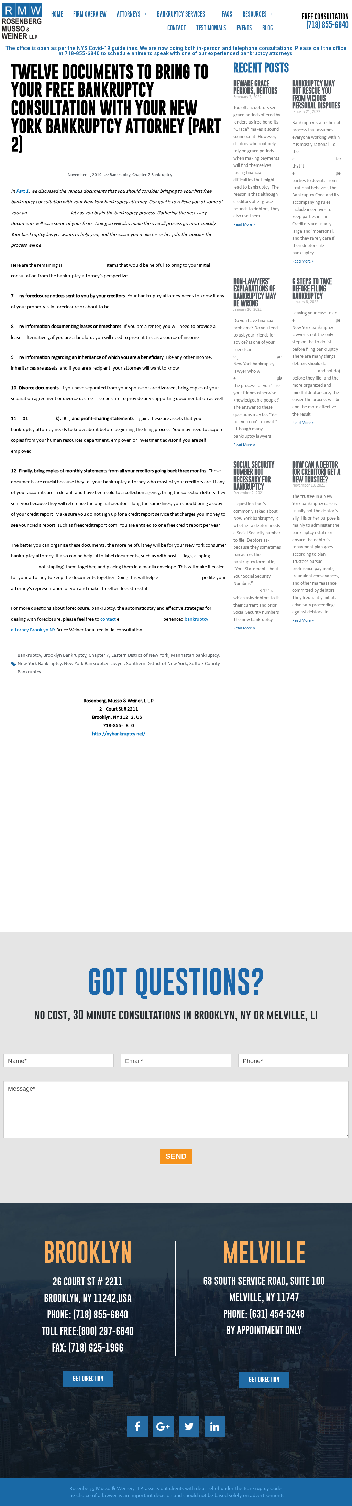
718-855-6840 (82, 53)
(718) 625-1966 (95, 1347)
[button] (88, 1379)
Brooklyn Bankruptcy (64, 655)
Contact (176, 27)
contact (107, 619)
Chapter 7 (99, 655)
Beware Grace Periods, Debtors (255, 87)
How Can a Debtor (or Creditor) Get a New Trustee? (316, 472)
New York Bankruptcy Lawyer (94, 663)
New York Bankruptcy (40, 663)
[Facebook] (137, 1426)
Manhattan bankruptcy (195, 655)
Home (57, 14)
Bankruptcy (120, 175)
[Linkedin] (215, 1426)
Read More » (244, 225)
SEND (176, 1156)
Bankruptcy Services (181, 14)
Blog (267, 27)
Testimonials (211, 27)
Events (244, 27)
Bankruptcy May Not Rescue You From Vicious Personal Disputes (316, 94)
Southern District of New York (156, 663)
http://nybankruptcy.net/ (118, 734)
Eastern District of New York (139, 655)
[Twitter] (189, 1426)
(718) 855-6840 (327, 24)
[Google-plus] (163, 1426)
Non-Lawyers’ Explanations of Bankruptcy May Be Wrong (254, 292)
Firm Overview (90, 14)
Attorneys (129, 14)
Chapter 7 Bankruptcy (152, 175)
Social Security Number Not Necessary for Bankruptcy (253, 476)
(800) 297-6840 (106, 1331)
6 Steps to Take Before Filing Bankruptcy (312, 288)
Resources (255, 14)
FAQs (227, 14)
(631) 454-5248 (276, 1314)
